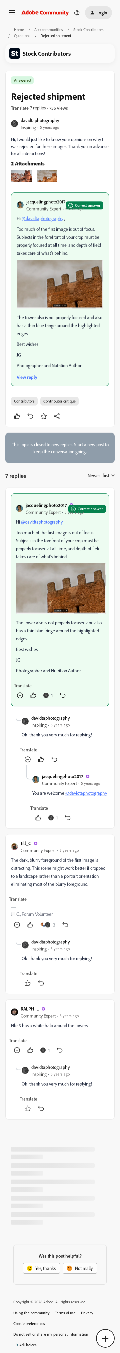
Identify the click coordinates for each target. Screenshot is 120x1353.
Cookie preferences (29, 1323)
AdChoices (28, 1344)
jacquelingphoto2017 (45, 201)
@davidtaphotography (42, 218)
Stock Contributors (88, 29)
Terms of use (65, 1312)
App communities (48, 29)
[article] (60, 600)
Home (19, 29)
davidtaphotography (40, 120)
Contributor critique (59, 401)
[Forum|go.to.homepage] (45, 12)
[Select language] (77, 12)
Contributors (24, 401)
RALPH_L (30, 1008)
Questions (22, 35)
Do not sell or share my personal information (50, 1334)
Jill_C (26, 843)
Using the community (31, 1312)
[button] (12, 14)
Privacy (87, 1312)
